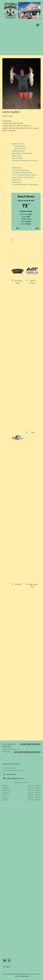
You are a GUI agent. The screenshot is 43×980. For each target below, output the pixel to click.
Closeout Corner (20, 148)
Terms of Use (24, 976)
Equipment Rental (18, 151)
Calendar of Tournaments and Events (25, 160)
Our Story (6, 966)
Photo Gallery (17, 156)
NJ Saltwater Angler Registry (22, 172)
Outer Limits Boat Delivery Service (24, 175)
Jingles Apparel (19, 146)
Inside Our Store (18, 144)
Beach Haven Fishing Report (22, 153)
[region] (26, 249)
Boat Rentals (16, 182)
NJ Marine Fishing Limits (21, 170)
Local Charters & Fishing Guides (23, 177)
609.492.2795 (11, 774)
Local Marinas (17, 180)
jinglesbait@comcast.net (15, 778)
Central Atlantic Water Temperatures (25, 184)
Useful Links (16, 168)
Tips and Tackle (17, 158)
